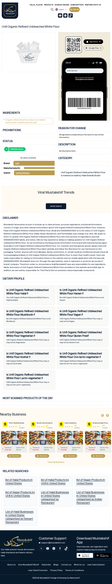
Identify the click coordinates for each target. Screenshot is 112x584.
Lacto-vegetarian (31, 378)
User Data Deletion (96, 565)
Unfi (17, 163)
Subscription (77, 5)
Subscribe (46, 565)
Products (48, 5)
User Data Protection (38, 570)
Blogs (56, 565)
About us (11, 565)
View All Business (56, 462)
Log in (75, 9)
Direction (15, 456)
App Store (93, 42)
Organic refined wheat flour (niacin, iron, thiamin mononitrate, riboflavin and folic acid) (25, 121)
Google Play (94, 48)
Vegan (77, 314)
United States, (23, 173)
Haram (77, 293)
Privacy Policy (56, 570)
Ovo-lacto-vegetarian (86, 357)
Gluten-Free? (81, 335)
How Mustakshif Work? (28, 565)
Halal (23, 293)
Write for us (79, 565)
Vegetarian (27, 335)
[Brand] (10, 11)
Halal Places (36, 5)
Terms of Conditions (74, 570)
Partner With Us (93, 5)
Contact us (66, 565)
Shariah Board (62, 5)
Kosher (24, 357)
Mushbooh (27, 314)
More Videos (56, 206)
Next (107, 415)
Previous (102, 415)
